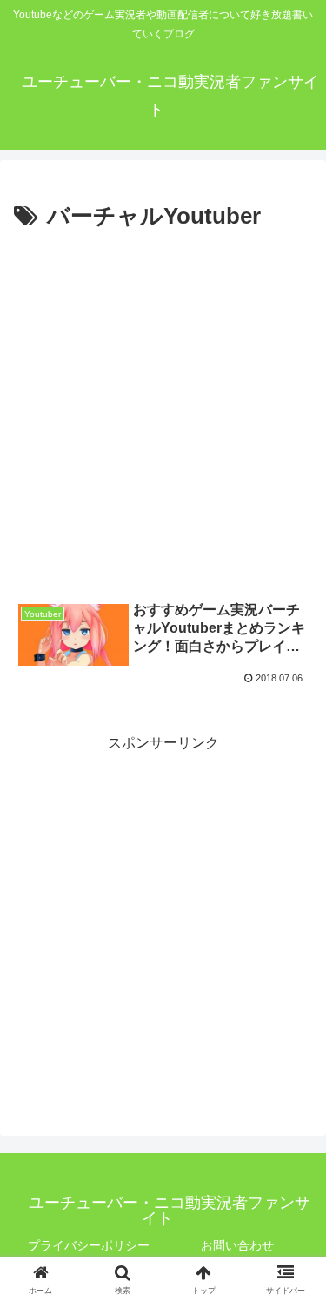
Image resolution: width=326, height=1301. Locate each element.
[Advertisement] (163, 408)
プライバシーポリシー (89, 1245)
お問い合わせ (237, 1245)
